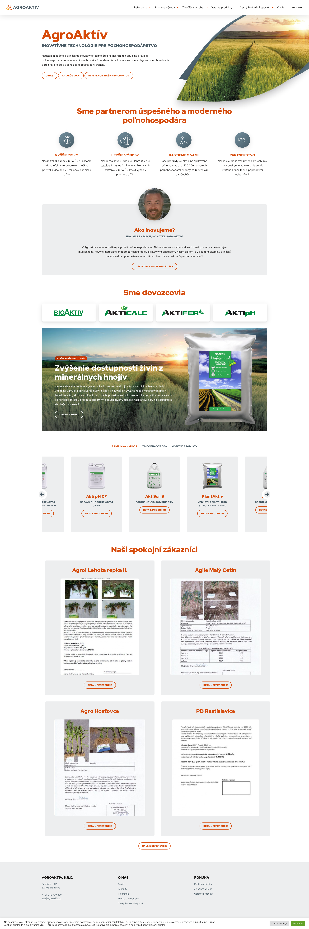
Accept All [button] (298, 923)
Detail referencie (100, 685)
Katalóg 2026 (71, 75)
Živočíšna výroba (192, 7)
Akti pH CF (96, 496)
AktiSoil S (154, 496)
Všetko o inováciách (128, 898)
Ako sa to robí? (69, 414)
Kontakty (297, 7)
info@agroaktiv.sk (51, 898)
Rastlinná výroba (164, 7)
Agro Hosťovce (99, 711)
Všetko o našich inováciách (154, 266)
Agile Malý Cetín (215, 570)
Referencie (140, 7)
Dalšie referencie (154, 846)
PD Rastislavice (215, 711)
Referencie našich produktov (108, 75)
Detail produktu (96, 513)
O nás (280, 7)
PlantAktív (212, 496)
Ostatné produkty (221, 7)
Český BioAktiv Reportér (255, 7)
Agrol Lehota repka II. (99, 570)
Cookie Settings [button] (279, 923)
